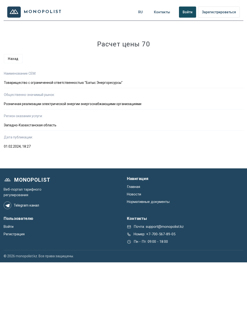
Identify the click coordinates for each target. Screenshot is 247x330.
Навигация (137, 178)
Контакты (137, 218)
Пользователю (18, 218)
